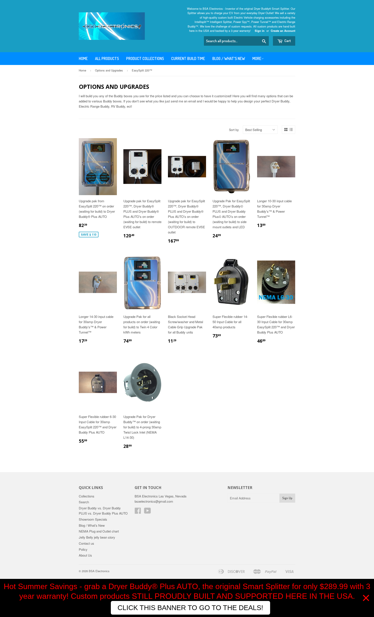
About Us (85, 555)
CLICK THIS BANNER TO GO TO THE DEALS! (190, 608)
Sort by (234, 130)
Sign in (259, 31)
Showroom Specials (93, 519)
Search (84, 502)
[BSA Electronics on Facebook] (138, 512)
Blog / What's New (228, 58)
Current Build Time (188, 58)
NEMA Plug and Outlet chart (99, 531)
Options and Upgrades (109, 70)
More (256, 58)
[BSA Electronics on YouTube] (147, 512)
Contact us (86, 543)
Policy (83, 549)
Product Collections (145, 58)
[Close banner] (366, 598)
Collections (86, 496)
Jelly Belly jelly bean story (97, 537)
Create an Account (283, 31)
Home (83, 58)
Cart (287, 40)
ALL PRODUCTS (107, 58)
